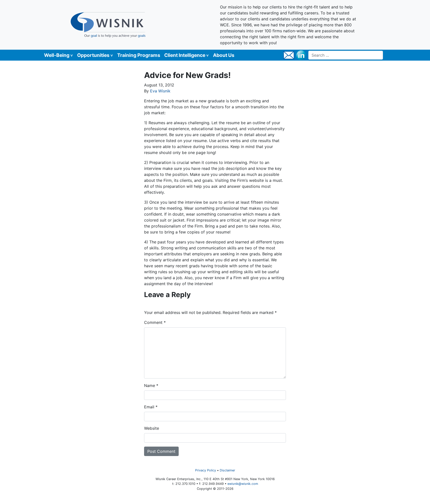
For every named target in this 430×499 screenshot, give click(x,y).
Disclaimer (227, 470)
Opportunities (93, 55)
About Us (223, 55)
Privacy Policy (205, 470)
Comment (155, 322)
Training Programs (138, 55)
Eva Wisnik (160, 90)
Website (151, 428)
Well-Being (56, 55)
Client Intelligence (184, 55)
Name (151, 385)
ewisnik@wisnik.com (242, 484)
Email (151, 406)
